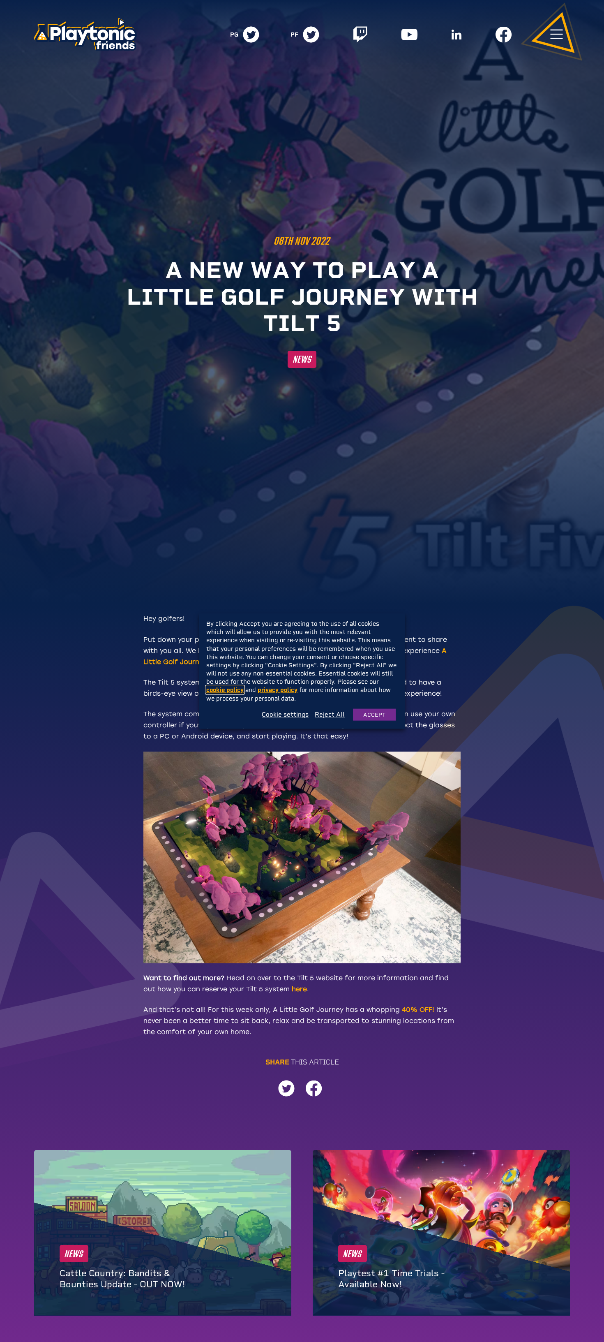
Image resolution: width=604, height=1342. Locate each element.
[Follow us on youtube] (409, 34)
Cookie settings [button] (285, 714)
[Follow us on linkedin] (456, 34)
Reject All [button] (330, 714)
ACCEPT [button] (374, 714)
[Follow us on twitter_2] (311, 34)
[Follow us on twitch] (360, 34)
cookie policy (225, 690)
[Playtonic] (85, 33)
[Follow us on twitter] (251, 34)
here (299, 989)
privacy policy (277, 690)
